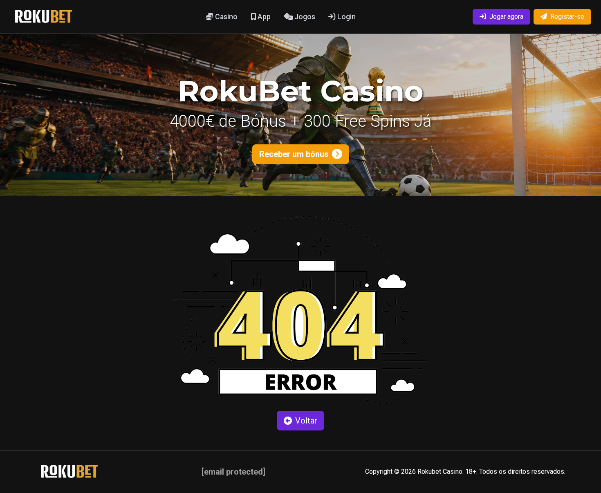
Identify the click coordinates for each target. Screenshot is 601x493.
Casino (225, 17)
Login (346, 17)
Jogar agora (506, 16)
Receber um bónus (294, 154)
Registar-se (567, 16)
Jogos (304, 17)
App (263, 17)
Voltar (306, 421)
